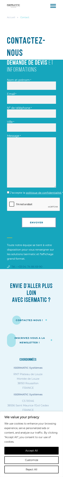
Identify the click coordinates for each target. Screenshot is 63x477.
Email (11, 94)
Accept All (31, 450)
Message (14, 136)
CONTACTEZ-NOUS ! (30, 320)
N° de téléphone (19, 108)
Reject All (31, 469)
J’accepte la (36, 192)
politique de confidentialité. (44, 192)
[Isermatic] (13, 5)
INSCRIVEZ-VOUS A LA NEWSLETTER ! (30, 340)
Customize (31, 460)
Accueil (11, 17)
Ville (10, 122)
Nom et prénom (19, 80)
